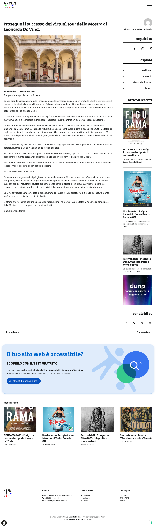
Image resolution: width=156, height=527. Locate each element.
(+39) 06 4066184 (51, 498)
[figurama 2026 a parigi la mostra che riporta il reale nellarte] (136, 110)
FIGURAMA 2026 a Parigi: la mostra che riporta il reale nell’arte (137, 152)
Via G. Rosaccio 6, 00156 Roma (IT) (58, 495)
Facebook (86, 495)
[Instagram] (141, 49)
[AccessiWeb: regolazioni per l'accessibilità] (4, 523)
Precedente (12, 332)
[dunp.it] (137, 276)
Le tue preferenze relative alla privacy (78, 519)
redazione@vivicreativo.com (55, 501)
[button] (63, 373)
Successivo (143, 332)
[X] (134, 324)
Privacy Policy (88, 517)
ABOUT (147, 88)
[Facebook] (133, 49)
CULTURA (146, 70)
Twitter (85, 501)
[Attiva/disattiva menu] (149, 5)
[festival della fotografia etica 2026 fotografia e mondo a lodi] (137, 236)
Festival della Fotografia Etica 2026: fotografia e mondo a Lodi (137, 262)
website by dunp (75, 517)
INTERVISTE (124, 498)
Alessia (148, 29)
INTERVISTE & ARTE (141, 82)
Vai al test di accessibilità (23, 381)
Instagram (87, 498)
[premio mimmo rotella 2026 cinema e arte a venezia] (136, 408)
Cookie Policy (100, 517)
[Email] (149, 324)
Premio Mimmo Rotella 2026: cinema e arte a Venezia (136, 437)
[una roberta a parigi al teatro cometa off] (137, 172)
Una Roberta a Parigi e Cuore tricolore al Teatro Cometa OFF (136, 214)
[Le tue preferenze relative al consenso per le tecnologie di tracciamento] (151, 522)
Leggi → (140, 162)
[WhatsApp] (142, 324)
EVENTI (147, 76)
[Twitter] (149, 48)
